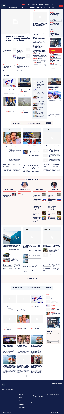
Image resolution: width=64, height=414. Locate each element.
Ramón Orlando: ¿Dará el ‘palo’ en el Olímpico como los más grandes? (54, 19)
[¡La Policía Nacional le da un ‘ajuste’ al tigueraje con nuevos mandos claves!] (9, 101)
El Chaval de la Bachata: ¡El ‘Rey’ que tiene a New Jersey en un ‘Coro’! (40, 38)
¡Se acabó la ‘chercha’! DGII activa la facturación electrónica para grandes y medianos (16, 38)
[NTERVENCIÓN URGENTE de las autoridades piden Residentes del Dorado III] (44, 194)
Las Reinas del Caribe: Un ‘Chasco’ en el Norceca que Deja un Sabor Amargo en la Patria (32, 147)
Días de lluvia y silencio (22, 194)
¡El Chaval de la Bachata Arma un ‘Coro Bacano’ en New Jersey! (39, 29)
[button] (57, 2)
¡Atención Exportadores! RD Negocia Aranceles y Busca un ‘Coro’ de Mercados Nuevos (23, 71)
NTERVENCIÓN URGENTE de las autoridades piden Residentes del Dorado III (37, 195)
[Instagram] (60, 2)
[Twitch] (58, 412)
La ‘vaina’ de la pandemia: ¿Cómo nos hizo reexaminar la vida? (7, 269)
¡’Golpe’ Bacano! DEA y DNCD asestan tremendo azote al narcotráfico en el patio (55, 24)
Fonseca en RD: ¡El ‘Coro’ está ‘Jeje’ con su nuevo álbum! (16, 165)
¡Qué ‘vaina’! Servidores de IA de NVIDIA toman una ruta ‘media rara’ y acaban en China (56, 165)
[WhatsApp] (62, 412)
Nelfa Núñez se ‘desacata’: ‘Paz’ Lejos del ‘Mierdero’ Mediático (54, 29)
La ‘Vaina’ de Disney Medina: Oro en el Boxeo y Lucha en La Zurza (27, 171)
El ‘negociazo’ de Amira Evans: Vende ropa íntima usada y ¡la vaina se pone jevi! (54, 255)
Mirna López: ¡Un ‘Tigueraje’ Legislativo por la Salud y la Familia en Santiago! (7, 265)
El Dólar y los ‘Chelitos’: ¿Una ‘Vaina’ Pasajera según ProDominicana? (26, 271)
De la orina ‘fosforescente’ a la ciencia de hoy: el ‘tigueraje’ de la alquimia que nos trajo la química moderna (54, 250)
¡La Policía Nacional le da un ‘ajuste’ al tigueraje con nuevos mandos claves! (9, 108)
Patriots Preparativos (53, 57)
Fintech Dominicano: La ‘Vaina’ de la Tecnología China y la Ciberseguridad (9, 66)
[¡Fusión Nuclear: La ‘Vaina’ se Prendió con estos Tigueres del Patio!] (35, 101)
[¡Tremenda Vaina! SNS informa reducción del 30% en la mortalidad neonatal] (6, 255)
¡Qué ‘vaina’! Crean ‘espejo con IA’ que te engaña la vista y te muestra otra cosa (56, 269)
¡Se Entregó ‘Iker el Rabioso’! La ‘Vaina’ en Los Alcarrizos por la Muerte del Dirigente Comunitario (55, 14)
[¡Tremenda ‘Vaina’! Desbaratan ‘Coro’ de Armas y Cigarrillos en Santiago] (54, 81)
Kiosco (19, 193)
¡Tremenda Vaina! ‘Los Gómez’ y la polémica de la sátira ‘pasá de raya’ (9, 62)
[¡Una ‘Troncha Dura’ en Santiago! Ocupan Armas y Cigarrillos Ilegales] (24, 82)
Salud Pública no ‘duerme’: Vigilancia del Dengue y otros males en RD (40, 42)
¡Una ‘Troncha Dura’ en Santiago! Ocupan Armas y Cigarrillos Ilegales (39, 61)
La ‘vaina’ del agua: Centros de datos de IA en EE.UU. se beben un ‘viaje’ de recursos (47, 165)
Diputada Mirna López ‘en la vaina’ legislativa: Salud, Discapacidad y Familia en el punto (39, 65)
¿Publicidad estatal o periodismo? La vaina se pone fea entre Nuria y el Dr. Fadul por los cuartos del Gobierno (37, 219)
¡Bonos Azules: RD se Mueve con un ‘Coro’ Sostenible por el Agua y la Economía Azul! (40, 24)
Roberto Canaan (10, 42)
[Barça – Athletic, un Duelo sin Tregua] (25, 152)
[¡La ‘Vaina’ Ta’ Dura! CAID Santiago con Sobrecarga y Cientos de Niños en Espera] (54, 109)
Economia (5, 42)
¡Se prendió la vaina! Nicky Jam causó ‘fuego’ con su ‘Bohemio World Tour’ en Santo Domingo (7, 170)
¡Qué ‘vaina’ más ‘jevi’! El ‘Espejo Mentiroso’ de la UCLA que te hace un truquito (54, 260)
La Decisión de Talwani (7, 56)
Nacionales (34, 62)
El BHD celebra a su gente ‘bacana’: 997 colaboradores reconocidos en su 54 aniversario (40, 33)
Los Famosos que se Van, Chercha (54, 65)
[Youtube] (63, 2)
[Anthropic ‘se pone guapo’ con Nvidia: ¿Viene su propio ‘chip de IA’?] (14, 49)
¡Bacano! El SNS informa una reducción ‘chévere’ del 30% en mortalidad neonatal (38, 46)
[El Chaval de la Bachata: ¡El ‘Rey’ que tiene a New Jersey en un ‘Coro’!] (6, 160)
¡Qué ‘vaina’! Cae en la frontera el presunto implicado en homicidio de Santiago (54, 34)
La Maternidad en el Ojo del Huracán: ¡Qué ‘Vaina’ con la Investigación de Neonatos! (54, 101)
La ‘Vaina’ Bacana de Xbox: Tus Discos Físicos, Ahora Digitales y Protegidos (47, 169)
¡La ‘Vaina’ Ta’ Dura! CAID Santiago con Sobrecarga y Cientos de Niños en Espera (54, 114)
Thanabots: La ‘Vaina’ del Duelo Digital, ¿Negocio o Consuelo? (47, 265)
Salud (34, 48)
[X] (61, 2)
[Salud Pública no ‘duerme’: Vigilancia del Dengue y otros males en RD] (12, 237)
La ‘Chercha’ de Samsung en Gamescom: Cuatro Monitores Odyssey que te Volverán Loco (21, 57)
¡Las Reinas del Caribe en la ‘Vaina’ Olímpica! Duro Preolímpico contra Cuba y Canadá (34, 156)
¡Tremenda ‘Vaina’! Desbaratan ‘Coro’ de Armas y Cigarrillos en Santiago (53, 87)
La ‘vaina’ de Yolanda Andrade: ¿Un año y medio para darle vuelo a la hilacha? (23, 66)
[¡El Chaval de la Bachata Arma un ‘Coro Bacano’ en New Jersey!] (6, 155)
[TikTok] (56, 412)
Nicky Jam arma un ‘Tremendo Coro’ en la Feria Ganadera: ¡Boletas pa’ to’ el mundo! (40, 56)
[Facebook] (59, 2)
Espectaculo (19, 64)
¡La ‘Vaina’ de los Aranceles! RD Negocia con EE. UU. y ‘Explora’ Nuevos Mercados (9, 71)
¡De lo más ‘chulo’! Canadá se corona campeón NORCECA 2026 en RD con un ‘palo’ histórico (36, 167)
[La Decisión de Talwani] (14, 56)
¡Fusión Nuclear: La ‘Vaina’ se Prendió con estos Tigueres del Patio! (23, 62)
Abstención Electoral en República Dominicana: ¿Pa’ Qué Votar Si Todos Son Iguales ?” (7, 196)
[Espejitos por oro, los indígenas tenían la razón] (44, 213)
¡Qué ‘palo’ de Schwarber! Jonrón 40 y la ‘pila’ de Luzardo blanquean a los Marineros (27, 166)
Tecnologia (35, 71)
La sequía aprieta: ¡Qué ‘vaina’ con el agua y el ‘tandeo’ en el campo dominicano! (24, 109)
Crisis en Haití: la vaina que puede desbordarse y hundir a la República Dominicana (37, 201)
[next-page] (28, 33)
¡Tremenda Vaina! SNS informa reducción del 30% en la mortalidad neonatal (39, 51)
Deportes (51, 59)
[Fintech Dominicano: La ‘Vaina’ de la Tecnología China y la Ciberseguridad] (35, 104)
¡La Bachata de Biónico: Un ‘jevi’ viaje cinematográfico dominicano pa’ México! (17, 169)
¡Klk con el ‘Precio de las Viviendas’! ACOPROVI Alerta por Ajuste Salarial (36, 271)
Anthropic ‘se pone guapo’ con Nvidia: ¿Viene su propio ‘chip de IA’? (7, 50)
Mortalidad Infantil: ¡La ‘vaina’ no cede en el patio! (16, 269)
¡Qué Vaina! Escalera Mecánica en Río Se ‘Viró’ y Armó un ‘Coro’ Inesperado (56, 265)
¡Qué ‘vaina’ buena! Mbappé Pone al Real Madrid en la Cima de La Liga (36, 171)
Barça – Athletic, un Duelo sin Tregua (54, 61)
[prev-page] (26, 33)
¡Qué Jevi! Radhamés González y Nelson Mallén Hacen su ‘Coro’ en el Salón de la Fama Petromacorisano (35, 161)
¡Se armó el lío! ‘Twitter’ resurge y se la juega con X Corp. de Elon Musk (39, 69)
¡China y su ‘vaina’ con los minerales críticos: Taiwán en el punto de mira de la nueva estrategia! (56, 170)
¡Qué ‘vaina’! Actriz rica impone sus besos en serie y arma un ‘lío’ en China (51, 246)
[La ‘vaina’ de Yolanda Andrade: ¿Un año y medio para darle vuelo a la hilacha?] (35, 108)
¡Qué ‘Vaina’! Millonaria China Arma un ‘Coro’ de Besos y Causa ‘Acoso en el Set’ (47, 269)
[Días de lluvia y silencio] (29, 194)
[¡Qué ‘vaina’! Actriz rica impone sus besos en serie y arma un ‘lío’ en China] (52, 237)
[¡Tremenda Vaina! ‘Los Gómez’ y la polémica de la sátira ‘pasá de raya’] (35, 97)
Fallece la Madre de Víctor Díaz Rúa (53, 68)
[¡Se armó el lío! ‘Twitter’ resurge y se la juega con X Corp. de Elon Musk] (45, 160)
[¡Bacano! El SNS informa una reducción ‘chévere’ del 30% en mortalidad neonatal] (6, 250)
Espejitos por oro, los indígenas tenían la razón (36, 213)
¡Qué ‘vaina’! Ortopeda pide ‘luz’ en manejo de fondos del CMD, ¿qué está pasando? (16, 265)
